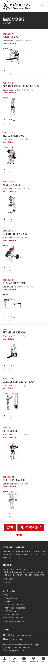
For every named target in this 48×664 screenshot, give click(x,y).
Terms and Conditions (14, 604)
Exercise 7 (8, 329)
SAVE (10, 527)
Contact (7, 582)
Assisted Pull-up (12, 184)
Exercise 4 (8, 181)
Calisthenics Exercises (14, 617)
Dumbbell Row (10, 37)
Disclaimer (9, 601)
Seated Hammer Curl (13, 135)
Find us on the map (14, 639)
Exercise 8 (8, 378)
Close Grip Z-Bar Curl (14, 480)
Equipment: (8, 40)
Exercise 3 (8, 132)
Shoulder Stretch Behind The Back (21, 86)
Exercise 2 (8, 83)
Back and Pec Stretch (14, 283)
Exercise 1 (8, 34)
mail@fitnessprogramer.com (18, 635)
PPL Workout (10, 611)
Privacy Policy (10, 598)
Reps (11, 74)
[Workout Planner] (17, 6)
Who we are (9, 578)
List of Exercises (12, 614)
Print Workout (30, 527)
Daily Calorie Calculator (14, 607)
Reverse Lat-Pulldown (14, 332)
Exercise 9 (8, 427)
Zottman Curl (10, 431)
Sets (5, 74)
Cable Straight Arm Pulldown (18, 381)
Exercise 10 (8, 477)
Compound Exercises (14, 620)
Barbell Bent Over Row (15, 234)
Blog (6, 594)
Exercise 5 (8, 230)
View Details (9, 43)
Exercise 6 (8, 280)
